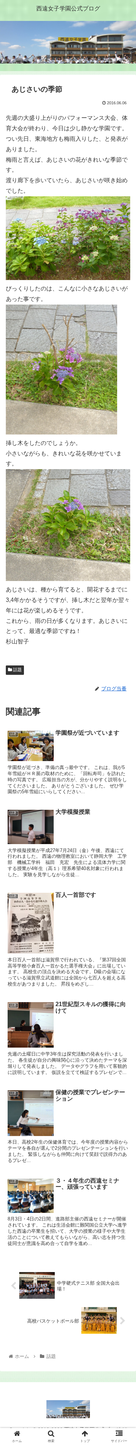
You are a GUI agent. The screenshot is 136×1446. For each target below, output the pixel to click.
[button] (121, 914)
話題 (17, 669)
